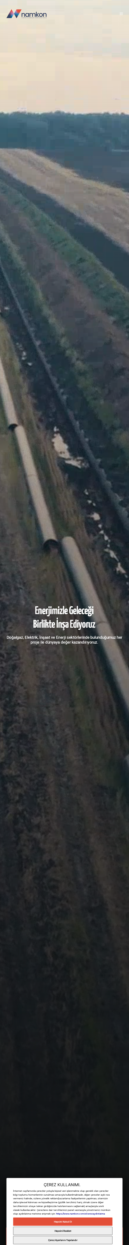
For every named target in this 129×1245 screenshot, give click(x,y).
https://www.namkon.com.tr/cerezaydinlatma (80, 1213)
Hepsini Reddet (63, 1230)
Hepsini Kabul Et (63, 1221)
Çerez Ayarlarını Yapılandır (62, 1240)
